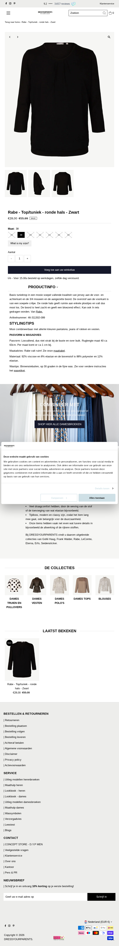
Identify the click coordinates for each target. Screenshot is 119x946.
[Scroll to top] (113, 940)
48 (68, 235)
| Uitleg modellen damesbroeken (22, 802)
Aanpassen (57, 497)
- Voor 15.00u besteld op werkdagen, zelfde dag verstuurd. (45, 278)
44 (49, 235)
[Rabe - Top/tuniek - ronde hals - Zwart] (22, 659)
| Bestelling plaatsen (15, 725)
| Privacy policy (12, 759)
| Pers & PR (10, 872)
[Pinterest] (14, 3)
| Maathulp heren (13, 785)
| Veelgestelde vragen (16, 850)
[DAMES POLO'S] (59, 584)
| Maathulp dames (14, 807)
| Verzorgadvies (13, 818)
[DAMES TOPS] (82, 584)
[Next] (17, 36)
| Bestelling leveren (15, 737)
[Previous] (9, 36)
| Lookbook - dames (15, 796)
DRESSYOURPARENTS (18, 939)
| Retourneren (11, 720)
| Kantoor (9, 867)
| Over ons (10, 861)
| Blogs (7, 830)
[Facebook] (6, 3)
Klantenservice (107, 3)
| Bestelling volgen (14, 731)
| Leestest (9, 824)
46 (59, 235)
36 (11, 235)
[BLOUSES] (104, 584)
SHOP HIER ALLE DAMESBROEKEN (59, 424)
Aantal (11, 252)
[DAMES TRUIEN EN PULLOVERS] (14, 584)
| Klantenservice (13, 855)
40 (30, 235)
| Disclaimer (10, 754)
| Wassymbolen (12, 813)
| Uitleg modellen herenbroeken (21, 779)
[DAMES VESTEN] (36, 584)
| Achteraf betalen (14, 742)
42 (40, 235)
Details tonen (102, 488)
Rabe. (39, 311)
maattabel (59, 350)
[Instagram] (10, 3)
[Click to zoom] (109, 36)
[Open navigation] (14, 13)
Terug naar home (12, 22)
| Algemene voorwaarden (18, 748)
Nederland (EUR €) (99, 921)
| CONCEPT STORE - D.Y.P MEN (23, 844)
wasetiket (19, 370)
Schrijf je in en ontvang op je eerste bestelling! (39, 886)
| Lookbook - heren (14, 790)
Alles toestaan (97, 497)
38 (21, 235)
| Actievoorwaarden (15, 765)
